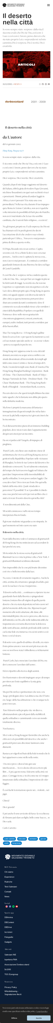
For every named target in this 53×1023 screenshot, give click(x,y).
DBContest (9, 922)
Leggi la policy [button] (42, 1011)
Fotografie (9, 937)
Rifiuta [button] (14, 1018)
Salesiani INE (10, 955)
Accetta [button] (39, 1018)
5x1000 (8, 969)
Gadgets (8, 942)
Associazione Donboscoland (17, 964)
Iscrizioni (8, 932)
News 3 (17, 84)
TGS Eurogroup (11, 974)
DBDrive (8, 927)
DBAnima (9, 917)
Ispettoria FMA (11, 959)
